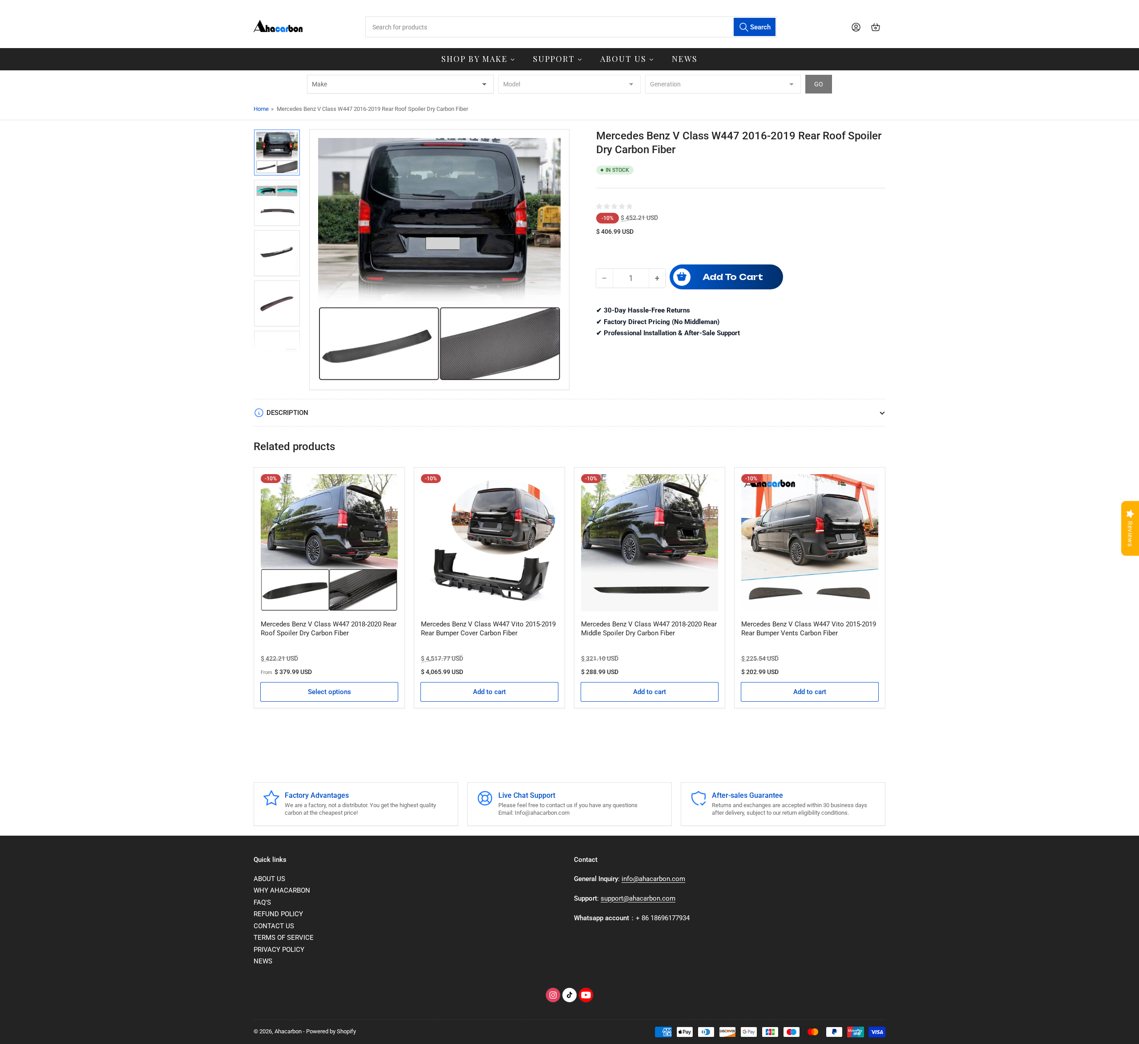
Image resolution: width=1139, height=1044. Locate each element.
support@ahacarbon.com (638, 898)
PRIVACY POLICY (279, 950)
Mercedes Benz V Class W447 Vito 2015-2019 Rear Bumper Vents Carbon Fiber (808, 628)
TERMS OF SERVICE (284, 938)
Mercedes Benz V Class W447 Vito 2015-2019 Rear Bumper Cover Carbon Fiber (488, 628)
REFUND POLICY (278, 914)
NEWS (263, 961)
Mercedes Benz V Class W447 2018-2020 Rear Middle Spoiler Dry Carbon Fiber (649, 628)
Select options (329, 692)
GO (818, 84)
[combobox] (570, 26)
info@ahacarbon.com (653, 879)
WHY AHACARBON (282, 890)
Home (261, 109)
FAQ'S (262, 902)
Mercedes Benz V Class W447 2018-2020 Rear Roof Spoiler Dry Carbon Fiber (328, 628)
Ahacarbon (288, 1031)
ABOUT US (269, 879)
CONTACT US (274, 926)
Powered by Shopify (331, 1031)
